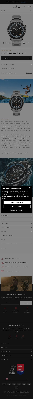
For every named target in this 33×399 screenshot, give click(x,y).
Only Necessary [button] (17, 206)
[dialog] (16, 199)
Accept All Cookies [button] (17, 202)
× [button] (29, 187)
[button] (16, 210)
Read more (5, 198)
